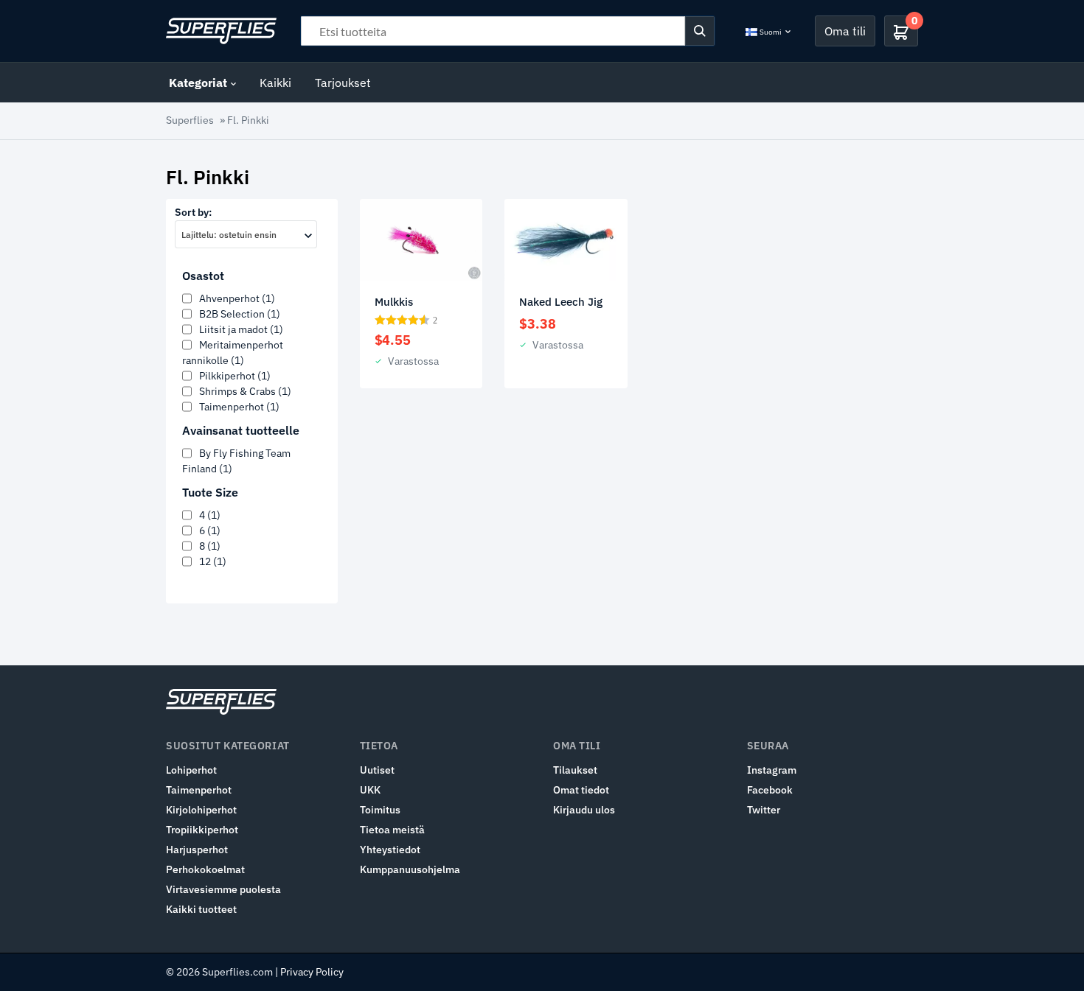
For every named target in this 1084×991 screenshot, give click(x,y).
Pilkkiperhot (235, 375)
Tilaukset (575, 770)
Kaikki (275, 82)
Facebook (770, 789)
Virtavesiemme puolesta (223, 889)
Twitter (763, 809)
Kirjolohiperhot (201, 809)
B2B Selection (239, 314)
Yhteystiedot (390, 849)
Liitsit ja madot (241, 329)
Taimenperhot (239, 406)
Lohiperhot (191, 770)
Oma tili (845, 31)
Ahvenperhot (237, 298)
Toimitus (380, 809)
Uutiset (377, 770)
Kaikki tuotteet (201, 909)
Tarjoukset (343, 82)
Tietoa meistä (392, 829)
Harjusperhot (197, 849)
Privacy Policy (312, 971)
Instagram (771, 770)
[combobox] (246, 234)
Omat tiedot (581, 789)
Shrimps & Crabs (245, 391)
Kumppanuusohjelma (410, 869)
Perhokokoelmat (205, 869)
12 (212, 561)
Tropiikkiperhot (202, 829)
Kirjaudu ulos (584, 809)
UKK (370, 789)
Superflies (190, 120)
